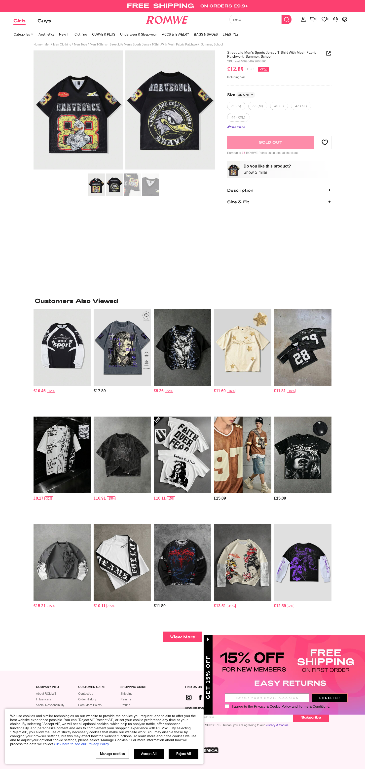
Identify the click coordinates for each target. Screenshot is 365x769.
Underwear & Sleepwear (138, 34)
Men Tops (80, 44)
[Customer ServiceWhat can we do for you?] (335, 19)
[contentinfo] (40, 390)
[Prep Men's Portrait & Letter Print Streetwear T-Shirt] (182, 455)
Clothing (80, 34)
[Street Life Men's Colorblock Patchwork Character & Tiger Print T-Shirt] (242, 562)
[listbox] (303, 19)
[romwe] (167, 19)
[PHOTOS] (124, 110)
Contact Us (85, 693)
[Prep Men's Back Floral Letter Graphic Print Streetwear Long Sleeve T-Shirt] (122, 562)
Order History (87, 699)
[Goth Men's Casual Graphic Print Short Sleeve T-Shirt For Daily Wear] (122, 347)
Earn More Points (90, 705)
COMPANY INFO (47, 687)
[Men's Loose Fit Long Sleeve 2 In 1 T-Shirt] (182, 562)
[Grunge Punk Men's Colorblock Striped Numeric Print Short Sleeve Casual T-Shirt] (242, 455)
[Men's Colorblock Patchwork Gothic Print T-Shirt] (62, 562)
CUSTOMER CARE (91, 687)
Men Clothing (62, 44)
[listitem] (62, 361)
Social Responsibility (50, 705)
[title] (182, 300)
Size (238, 94)
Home (38, 44)
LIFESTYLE (231, 34)
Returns (125, 699)
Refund (125, 705)
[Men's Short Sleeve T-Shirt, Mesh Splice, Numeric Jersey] (302, 347)
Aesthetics (46, 34)
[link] (182, 6)
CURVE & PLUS (103, 34)
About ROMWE (46, 693)
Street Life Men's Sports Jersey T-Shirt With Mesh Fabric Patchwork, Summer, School (271, 54)
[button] (324, 142)
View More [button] (182, 636)
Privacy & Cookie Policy (272, 706)
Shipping (126, 693)
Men (47, 44)
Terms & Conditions (314, 706)
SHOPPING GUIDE (133, 687)
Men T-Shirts (98, 44)
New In (64, 34)
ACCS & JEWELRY (175, 34)
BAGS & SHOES (206, 34)
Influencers (43, 699)
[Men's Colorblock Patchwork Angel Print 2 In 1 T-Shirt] (302, 562)
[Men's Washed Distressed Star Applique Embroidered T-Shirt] (122, 455)
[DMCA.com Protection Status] (210, 750)
